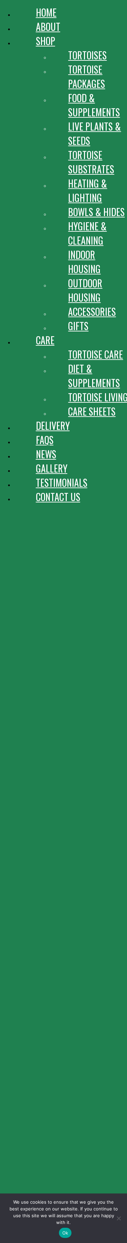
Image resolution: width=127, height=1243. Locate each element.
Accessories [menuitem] (92, 312)
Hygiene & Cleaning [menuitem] (87, 233)
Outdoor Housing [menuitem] (85, 290)
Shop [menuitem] (45, 41)
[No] (118, 1218)
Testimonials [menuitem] (61, 483)
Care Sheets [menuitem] (91, 411)
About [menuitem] (48, 27)
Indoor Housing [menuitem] (84, 262)
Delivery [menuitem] (53, 426)
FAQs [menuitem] (45, 440)
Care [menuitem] (45, 340)
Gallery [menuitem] (51, 468)
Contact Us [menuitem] (58, 497)
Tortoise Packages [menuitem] (86, 76)
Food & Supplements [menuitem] (94, 105)
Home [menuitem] (46, 12)
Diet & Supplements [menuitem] (94, 376)
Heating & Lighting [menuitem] (87, 190)
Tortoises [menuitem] (87, 55)
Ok (65, 1233)
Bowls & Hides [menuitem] (96, 212)
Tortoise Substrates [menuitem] (91, 162)
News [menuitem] (46, 454)
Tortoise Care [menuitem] (95, 354)
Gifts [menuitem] (78, 326)
